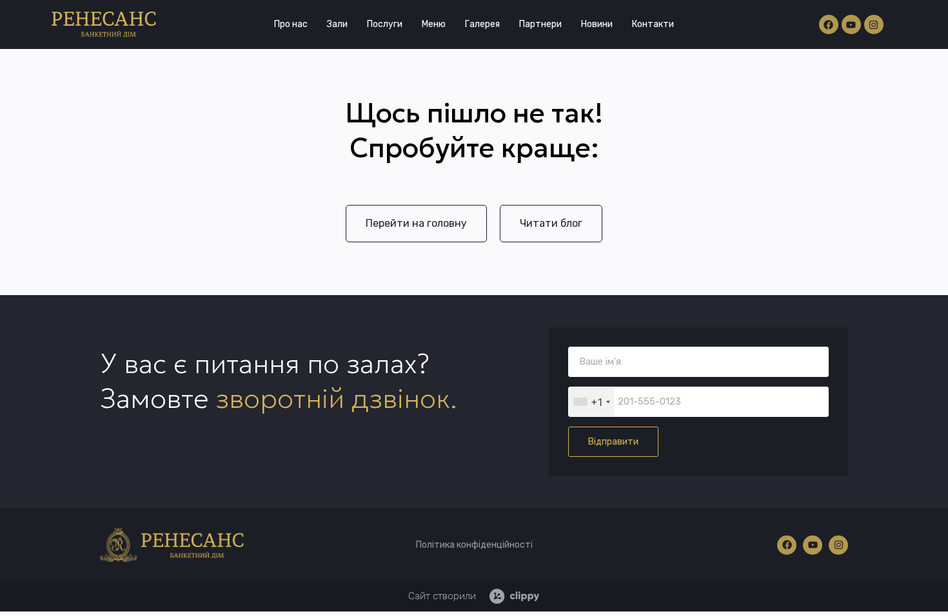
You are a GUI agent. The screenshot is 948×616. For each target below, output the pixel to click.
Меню (434, 24)
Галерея (482, 24)
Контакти (653, 24)
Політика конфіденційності (474, 544)
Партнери (540, 24)
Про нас (291, 24)
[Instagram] (874, 24)
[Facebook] (828, 24)
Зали (337, 24)
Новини (597, 24)
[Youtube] (851, 24)
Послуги (384, 24)
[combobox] (591, 401)
